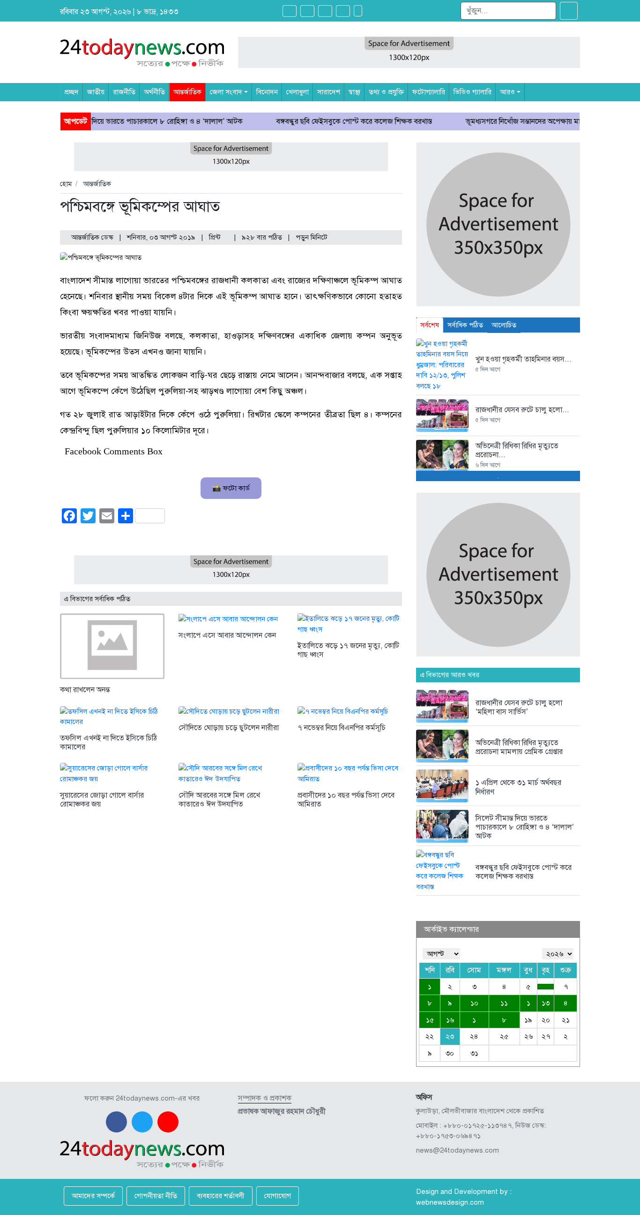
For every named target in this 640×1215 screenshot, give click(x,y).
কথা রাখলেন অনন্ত (85, 689)
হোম (66, 184)
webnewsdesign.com (450, 1202)
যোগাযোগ (277, 1196)
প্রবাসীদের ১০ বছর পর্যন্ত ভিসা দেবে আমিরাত (346, 800)
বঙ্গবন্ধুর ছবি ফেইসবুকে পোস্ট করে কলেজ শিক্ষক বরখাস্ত (316, 121)
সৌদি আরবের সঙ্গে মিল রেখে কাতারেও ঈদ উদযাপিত (219, 800)
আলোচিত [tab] (503, 325)
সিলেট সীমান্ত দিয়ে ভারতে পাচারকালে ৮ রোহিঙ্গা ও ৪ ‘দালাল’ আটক (110, 121)
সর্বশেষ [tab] (429, 325)
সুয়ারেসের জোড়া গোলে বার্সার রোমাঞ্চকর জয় (102, 800)
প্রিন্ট (216, 237)
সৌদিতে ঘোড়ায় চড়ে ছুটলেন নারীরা (229, 727)
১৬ (450, 1020)
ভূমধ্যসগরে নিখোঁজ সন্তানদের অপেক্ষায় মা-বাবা (492, 121)
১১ (504, 1003)
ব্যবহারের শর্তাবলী (221, 1196)
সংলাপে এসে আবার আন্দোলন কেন (227, 635)
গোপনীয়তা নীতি (155, 1196)
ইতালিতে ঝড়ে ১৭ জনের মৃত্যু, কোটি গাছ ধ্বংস (348, 650)
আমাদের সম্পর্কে (93, 1196)
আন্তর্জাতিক (97, 184)
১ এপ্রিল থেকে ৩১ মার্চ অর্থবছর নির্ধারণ (518, 787)
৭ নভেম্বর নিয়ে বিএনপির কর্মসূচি (342, 727)
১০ (474, 1003)
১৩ (546, 1003)
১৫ (430, 1020)
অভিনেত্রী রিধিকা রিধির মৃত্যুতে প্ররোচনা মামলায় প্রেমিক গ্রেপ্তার (519, 747)
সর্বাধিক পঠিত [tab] (465, 325)
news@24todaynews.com (457, 1150)
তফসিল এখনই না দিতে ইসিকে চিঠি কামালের (108, 742)
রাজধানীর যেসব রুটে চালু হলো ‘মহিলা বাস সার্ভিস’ (519, 707)
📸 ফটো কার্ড (231, 488)
